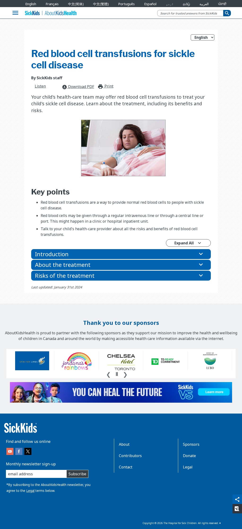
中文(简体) (76, 4)
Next (125, 374)
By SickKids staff (46, 77)
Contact (125, 467)
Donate (189, 455)
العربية (204, 4)
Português (126, 4)
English (30, 4)
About (124, 444)
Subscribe (77, 473)
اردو (169, 4)
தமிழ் (186, 4)
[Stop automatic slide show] (117, 374)
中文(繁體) (101, 4)
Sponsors (191, 444)
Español (150, 4)
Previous (108, 374)
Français (52, 4)
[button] (121, 254)
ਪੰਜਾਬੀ (222, 4)
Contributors (130, 455)
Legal (30, 490)
